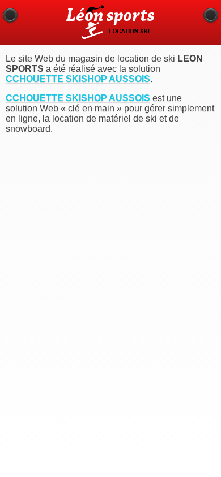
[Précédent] (10, 15)
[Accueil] (210, 15)
